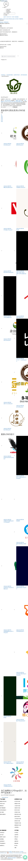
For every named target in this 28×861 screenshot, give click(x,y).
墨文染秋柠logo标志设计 (9, 272)
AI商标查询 (6, 22)
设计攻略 (2, 812)
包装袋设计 (2, 841)
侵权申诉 (16, 841)
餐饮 (19, 101)
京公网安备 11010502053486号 (15, 853)
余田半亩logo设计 (7, 340)
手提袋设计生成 (18, 823)
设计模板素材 (2, 807)
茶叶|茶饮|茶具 (24, 74)
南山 (25, 100)
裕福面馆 (18, 520)
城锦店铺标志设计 (20, 317)
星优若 (5, 717)
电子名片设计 (17, 810)
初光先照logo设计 (7, 145)
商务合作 (16, 836)
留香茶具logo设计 (20, 145)
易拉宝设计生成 (18, 814)
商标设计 (2, 22)
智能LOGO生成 (3, 801)
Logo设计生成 (5, 18)
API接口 (16, 839)
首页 (1, 18)
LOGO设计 (3, 74)
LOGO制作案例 (9, 74)
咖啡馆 (2, 101)
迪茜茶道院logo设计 (20, 384)
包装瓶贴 (2, 839)
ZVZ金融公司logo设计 (8, 229)
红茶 (2, 120)
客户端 (16, 845)
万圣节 (13, 17)
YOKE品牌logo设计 (20, 631)
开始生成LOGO (5, 797)
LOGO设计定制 (11, 18)
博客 (15, 847)
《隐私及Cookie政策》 (12, 857)
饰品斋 (17, 229)
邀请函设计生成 (18, 825)
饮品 (21, 101)
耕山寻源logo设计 (7, 429)
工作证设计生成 (18, 818)
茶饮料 (17, 101)
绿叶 (7, 101)
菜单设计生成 (17, 820)
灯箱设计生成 (17, 812)
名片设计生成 (17, 801)
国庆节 (5, 17)
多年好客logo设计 (20, 407)
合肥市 (19, 100)
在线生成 (5, 143)
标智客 (10, 851)
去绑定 (1, 43)
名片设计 (2, 834)
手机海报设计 (2, 843)
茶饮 (14, 101)
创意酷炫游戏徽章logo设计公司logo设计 (9, 521)
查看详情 (9, 143)
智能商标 (21, 18)
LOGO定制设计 (3, 810)
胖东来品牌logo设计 (20, 698)
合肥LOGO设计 (17, 74)
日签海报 (16, 17)
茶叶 (10, 101)
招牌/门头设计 (3, 836)
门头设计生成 (17, 805)
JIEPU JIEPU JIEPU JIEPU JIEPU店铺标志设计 (21, 274)
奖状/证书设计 (17, 816)
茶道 (2, 121)
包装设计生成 (17, 807)
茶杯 (12, 101)
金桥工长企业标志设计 (8, 403)
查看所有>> (2, 845)
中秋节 (8, 17)
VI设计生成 (2, 803)
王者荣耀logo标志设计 (8, 786)
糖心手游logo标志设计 (20, 720)
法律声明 (16, 834)
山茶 (5, 101)
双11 (11, 17)
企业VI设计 (17, 18)
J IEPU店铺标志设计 (8, 317)
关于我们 (16, 832)
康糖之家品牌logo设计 (8, 187)
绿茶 (2, 118)
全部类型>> (17, 827)
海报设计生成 (17, 803)
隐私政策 (16, 843)
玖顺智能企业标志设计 (20, 187)
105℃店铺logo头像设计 (8, 763)
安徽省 (16, 100)
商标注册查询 (2, 814)
